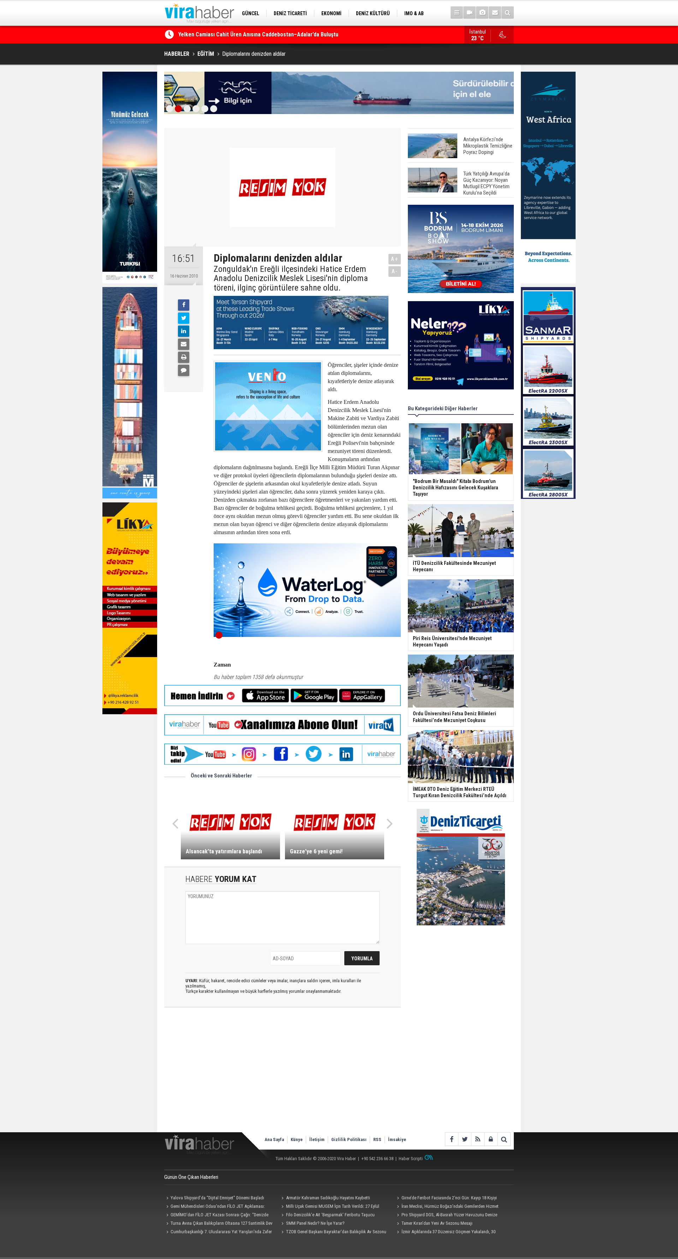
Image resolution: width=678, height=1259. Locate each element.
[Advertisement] (282, 1075)
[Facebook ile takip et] (451, 1139)
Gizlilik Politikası (349, 1139)
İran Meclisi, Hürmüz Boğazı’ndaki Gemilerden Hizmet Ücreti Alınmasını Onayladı (446, 1207)
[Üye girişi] (490, 1139)
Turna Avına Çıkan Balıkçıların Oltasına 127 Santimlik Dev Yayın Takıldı (218, 1224)
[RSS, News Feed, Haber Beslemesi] (477, 1139)
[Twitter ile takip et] (464, 1139)
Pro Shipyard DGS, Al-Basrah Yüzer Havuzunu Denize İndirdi (446, 1215)
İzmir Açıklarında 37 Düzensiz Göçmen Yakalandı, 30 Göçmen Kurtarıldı (445, 1232)
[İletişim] (495, 12)
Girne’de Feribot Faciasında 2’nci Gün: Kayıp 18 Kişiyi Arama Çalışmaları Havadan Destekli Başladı (445, 1198)
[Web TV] (469, 12)
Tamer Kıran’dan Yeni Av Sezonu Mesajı (437, 1223)
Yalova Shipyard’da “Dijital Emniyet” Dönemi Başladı (217, 1197)
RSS (377, 1139)
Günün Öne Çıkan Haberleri (191, 1177)
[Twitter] (183, 318)
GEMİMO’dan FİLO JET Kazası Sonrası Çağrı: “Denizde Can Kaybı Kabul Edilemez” (274, 34)
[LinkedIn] (183, 331)
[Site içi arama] (507, 12)
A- (395, 271)
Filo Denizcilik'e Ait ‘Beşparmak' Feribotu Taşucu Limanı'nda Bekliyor (327, 1215)
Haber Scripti (411, 1158)
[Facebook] (183, 305)
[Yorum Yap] (183, 370)
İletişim (317, 1139)
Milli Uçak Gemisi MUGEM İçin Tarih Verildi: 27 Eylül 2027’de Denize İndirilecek (329, 1207)
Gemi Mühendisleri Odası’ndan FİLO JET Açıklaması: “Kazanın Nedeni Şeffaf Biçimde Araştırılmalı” (214, 1207)
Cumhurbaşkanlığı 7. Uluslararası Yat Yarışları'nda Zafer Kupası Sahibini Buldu (218, 1232)
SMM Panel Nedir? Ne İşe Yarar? (315, 1223)
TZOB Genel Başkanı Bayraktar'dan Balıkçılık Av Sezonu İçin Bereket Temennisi (333, 1232)
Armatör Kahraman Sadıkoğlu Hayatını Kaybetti (328, 1197)
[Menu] (457, 12)
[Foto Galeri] (482, 12)
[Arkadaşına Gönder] (183, 344)
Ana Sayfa (274, 1139)
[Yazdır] (183, 357)
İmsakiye (397, 1139)
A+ (394, 259)
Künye (297, 1139)
